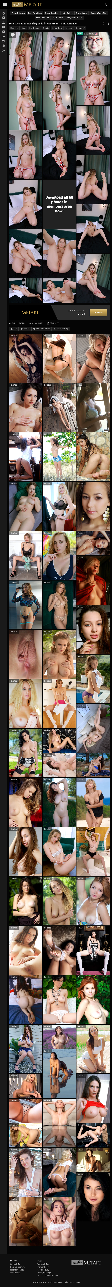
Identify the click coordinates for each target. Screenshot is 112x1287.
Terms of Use (43, 1264)
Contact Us (15, 1264)
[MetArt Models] (3, 22)
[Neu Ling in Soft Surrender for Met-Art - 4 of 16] (26, 105)
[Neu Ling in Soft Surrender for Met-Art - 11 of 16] (93, 228)
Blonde (46, 28)
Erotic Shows (81, 13)
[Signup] (3, 41)
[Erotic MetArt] (26, 4)
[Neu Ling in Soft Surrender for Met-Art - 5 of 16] (59, 105)
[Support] (3, 46)
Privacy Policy (43, 1267)
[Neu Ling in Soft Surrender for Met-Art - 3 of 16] (93, 80)
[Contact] (3, 50)
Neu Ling (14, 28)
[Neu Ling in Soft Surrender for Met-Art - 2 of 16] (59, 56)
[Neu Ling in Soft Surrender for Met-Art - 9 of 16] (93, 179)
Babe (23, 28)
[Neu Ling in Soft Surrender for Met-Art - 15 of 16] (26, 290)
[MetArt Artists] (3, 27)
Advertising (15, 1273)
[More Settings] (108, 23)
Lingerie (68, 28)
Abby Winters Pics (74, 18)
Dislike (27, 329)
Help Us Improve (17, 1267)
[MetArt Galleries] (3, 13)
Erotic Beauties (51, 13)
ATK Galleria (58, 18)
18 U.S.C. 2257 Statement (47, 1275)
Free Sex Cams (42, 18)
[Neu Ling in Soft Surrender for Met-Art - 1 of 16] (26, 56)
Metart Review (18, 13)
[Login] (3, 36)
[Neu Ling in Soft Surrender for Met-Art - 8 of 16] (59, 154)
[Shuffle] (103, 23)
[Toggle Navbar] (5, 4)
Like (15, 329)
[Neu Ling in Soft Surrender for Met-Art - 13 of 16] (59, 253)
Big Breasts (34, 28)
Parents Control (17, 1270)
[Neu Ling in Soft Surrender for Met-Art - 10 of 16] (26, 204)
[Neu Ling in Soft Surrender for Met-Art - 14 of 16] (93, 278)
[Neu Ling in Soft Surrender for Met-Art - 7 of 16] (26, 154)
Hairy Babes (67, 13)
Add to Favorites (43, 329)
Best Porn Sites (35, 13)
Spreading (80, 28)
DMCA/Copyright (44, 1273)
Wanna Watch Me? (99, 13)
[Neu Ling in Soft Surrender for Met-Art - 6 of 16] (93, 130)
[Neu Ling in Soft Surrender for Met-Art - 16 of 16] (59, 290)
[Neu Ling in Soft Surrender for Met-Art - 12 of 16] (26, 253)
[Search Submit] (105, 4)
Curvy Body (57, 28)
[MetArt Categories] (3, 32)
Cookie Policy (43, 1270)
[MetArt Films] (3, 18)
